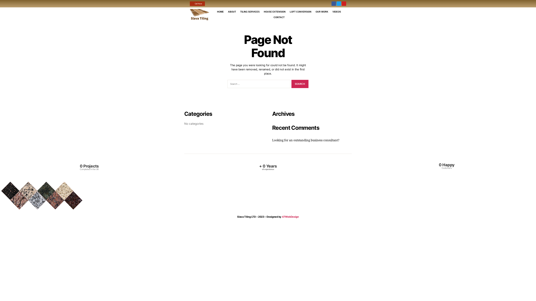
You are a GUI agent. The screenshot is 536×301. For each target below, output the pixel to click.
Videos (336, 12)
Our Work (322, 12)
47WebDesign (290, 216)
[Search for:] (258, 84)
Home (220, 12)
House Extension (275, 12)
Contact (279, 17)
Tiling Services (250, 12)
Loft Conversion (300, 12)
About (232, 12)
